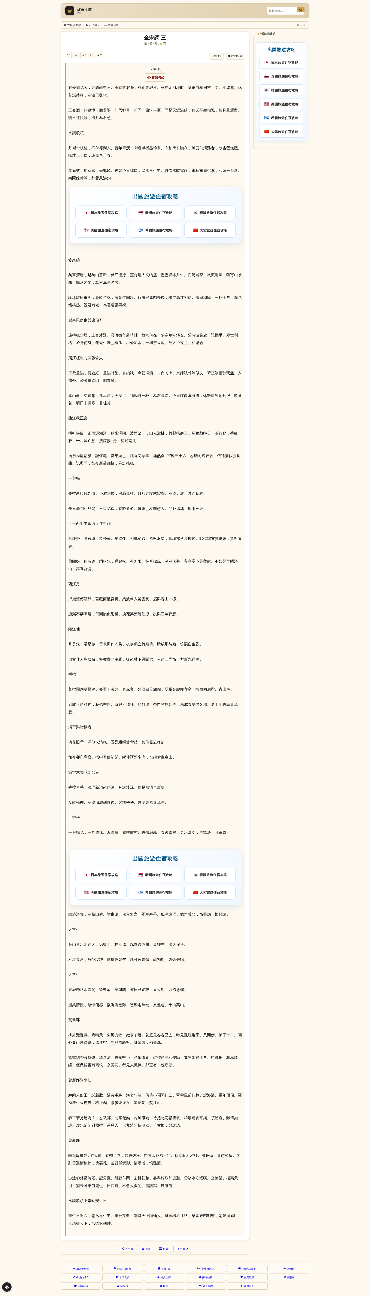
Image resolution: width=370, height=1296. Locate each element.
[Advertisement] (281, 216)
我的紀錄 (236, 56)
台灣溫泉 (249, 1277)
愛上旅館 (208, 1286)
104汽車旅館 (249, 1268)
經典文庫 (166, 1277)
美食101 (165, 1268)
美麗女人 (249, 1286)
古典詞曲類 (74, 25)
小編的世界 (82, 1277)
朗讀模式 (157, 77)
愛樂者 (290, 1277)
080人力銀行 (124, 1268)
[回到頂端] (7, 1287)
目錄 (166, 1249)
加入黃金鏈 (82, 1268)
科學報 (124, 1286)
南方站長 (207, 1277)
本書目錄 (113, 25)
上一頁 (129, 1249)
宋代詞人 (94, 25)
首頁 (148, 1249)
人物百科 (83, 1286)
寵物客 (290, 1268)
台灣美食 (124, 1277)
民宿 (165, 1286)
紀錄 (218, 56)
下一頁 (181, 1249)
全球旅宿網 (207, 1268)
